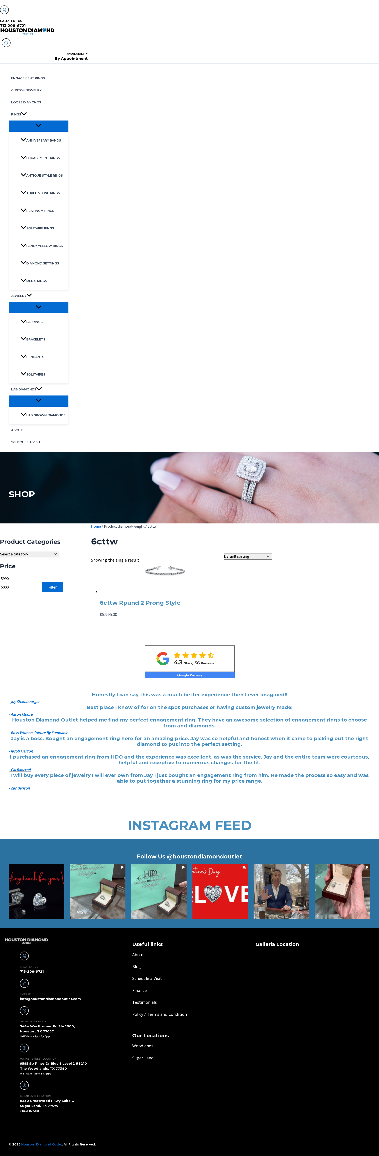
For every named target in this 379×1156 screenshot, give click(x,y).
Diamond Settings (42, 263)
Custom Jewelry (26, 90)
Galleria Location (277, 944)
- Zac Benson (19, 788)
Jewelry (18, 296)
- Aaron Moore (21, 714)
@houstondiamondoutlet (204, 856)
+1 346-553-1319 (22, 1123)
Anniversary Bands (43, 140)
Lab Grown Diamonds (45, 415)
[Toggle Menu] (38, 126)
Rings (16, 114)
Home (96, 526)
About (17, 430)
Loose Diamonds (26, 102)
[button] (24, 114)
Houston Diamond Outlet (41, 1144)
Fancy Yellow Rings (44, 246)
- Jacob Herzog (21, 751)
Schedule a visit (26, 442)
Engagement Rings (28, 78)
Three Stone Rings (43, 193)
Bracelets (35, 339)
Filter (52, 587)
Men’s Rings (36, 281)
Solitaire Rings (40, 228)
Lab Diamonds (23, 389)
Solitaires (35, 374)
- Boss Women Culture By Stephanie (38, 732)
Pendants (35, 357)
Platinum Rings (40, 211)
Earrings (34, 322)
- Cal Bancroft (20, 769)
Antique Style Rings (44, 175)
